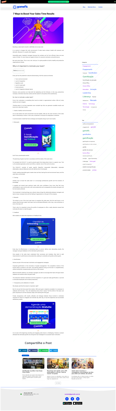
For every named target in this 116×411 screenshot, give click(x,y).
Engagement (87, 66)
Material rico (85, 100)
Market (94, 97)
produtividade (86, 170)
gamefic (93, 127)
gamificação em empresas (89, 141)
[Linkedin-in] (77, 399)
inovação (85, 158)
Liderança (87, 96)
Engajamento (87, 69)
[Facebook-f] (72, 399)
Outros (85, 104)
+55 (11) (26, 393)
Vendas (84, 110)
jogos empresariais (92, 158)
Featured (85, 73)
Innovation (86, 89)
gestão (84, 147)
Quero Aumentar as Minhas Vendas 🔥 (58, 1)
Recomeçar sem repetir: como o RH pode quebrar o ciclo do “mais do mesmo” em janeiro (57, 372)
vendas (94, 170)
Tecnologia (86, 107)
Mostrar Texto (20, 70)
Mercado (93, 100)
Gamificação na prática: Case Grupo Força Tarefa (32, 371)
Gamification (93, 73)
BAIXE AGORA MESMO (31, 145)
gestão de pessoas (88, 150)
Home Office (86, 83)
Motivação (92, 161)
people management (87, 164)
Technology (92, 104)
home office (86, 153)
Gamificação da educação (89, 80)
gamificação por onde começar (90, 144)
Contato (100, 7)
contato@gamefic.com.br (72, 394)
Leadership (87, 93)
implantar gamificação (87, 155)
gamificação (88, 138)
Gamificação (88, 76)
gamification (87, 134)
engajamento (86, 127)
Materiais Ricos (92, 7)
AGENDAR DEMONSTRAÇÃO (38, 323)
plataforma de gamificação (89, 167)
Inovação (93, 89)
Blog (84, 7)
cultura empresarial (88, 124)
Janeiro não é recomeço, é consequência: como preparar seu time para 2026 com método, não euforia (82, 372)
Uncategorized (94, 107)
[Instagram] (67, 399)
